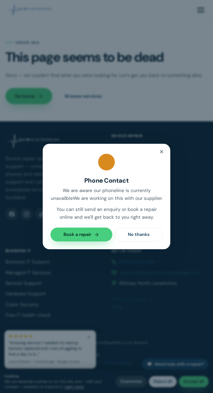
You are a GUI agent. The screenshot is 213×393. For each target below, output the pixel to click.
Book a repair (77, 234)
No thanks (138, 234)
